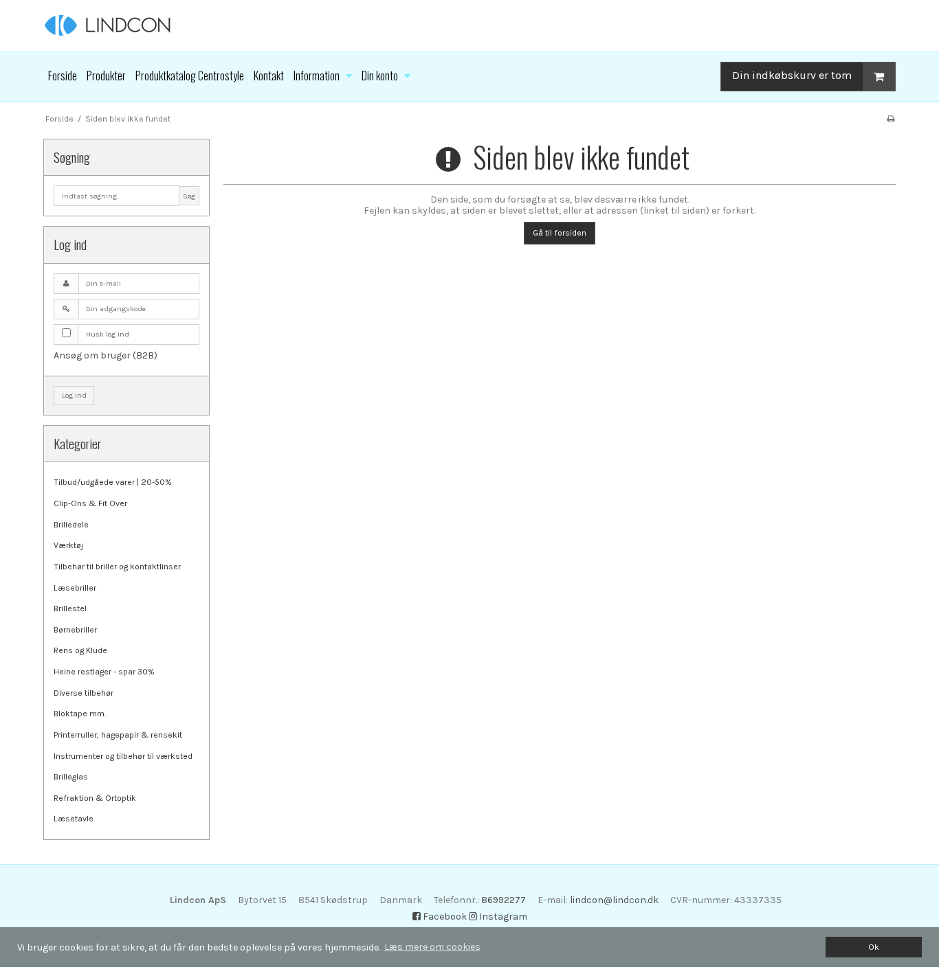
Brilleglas (71, 777)
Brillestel (70, 608)
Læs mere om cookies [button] (432, 947)
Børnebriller (75, 630)
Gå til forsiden (559, 233)
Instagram (502, 916)
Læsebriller (75, 588)
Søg (189, 196)
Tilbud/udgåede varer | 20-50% (113, 482)
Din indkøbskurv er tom (792, 75)
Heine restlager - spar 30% (104, 671)
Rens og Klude (80, 650)
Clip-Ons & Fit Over (90, 503)
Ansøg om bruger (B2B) (105, 355)
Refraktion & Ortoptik (95, 798)
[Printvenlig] (890, 119)
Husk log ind (107, 334)
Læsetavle (73, 818)
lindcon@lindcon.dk (614, 900)
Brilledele (71, 525)
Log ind (74, 395)
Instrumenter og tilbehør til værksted (123, 756)
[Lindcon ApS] (469, 25)
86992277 (503, 900)
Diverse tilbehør (83, 693)
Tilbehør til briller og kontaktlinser (117, 566)
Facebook (444, 916)
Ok (873, 947)
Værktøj (68, 545)
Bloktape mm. (80, 713)
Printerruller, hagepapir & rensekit (118, 735)
